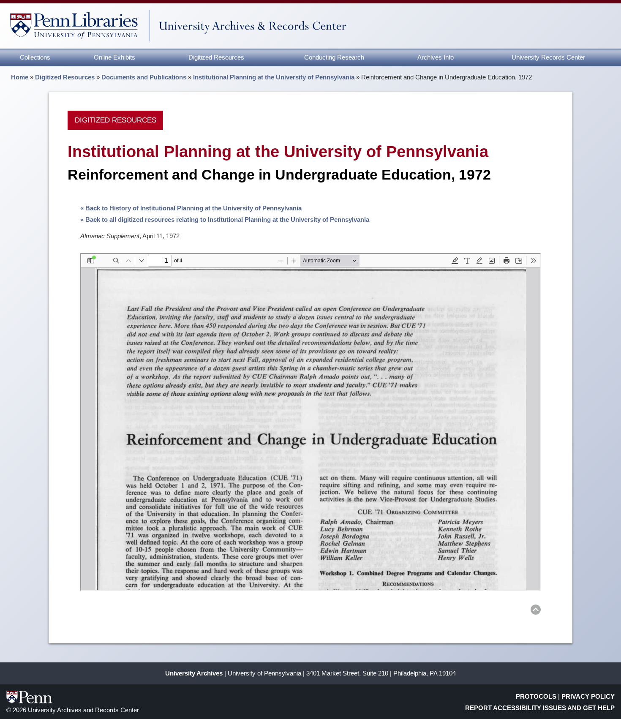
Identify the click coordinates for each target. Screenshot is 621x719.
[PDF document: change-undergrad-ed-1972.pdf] (310, 422)
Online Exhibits (114, 57)
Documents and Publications (143, 77)
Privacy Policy (588, 696)
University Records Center (548, 57)
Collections (35, 57)
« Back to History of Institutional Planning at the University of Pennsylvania (191, 208)
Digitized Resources (216, 57)
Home (19, 77)
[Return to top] (536, 611)
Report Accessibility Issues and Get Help (540, 707)
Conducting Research (334, 57)
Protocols (536, 696)
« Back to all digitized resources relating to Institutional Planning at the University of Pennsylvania (224, 219)
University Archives (194, 673)
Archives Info (435, 57)
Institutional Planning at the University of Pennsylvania (273, 77)
